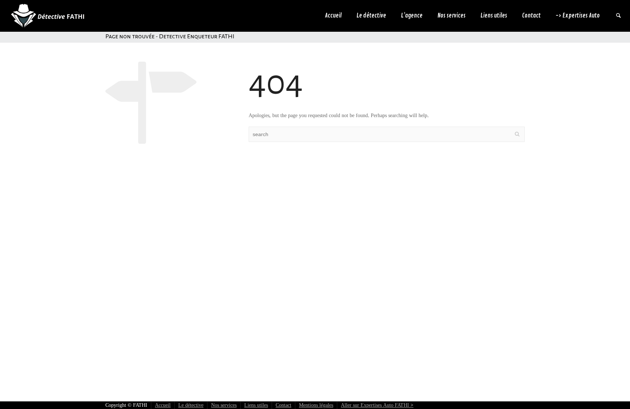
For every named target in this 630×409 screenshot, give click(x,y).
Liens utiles (494, 15)
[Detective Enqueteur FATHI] (46, 16)
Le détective (371, 15)
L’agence (412, 15)
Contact (531, 15)
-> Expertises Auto (578, 15)
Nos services (452, 15)
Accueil (333, 15)
